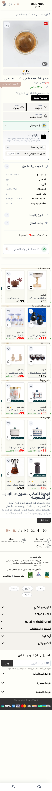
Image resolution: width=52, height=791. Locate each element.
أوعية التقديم (21, 14)
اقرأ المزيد (43, 520)
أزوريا (26, 588)
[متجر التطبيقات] (14, 531)
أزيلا (25, 594)
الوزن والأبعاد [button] (36, 215)
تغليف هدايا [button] (36, 147)
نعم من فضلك (40, 98)
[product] (37, 280)
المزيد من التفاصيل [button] (32, 166)
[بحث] (10, 4)
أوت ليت (34, 14)
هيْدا (13, 588)
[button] (48, 4)
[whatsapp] (44, 531)
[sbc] (38, 576)
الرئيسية (44, 14)
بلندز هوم (42, 295)
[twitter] (32, 531)
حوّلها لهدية (34, 135)
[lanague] (16, 4)
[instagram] (26, 531)
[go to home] (39, 787)
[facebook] (38, 531)
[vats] (47, 576)
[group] (26, 44)
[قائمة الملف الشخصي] (13, 787)
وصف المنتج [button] (36, 223)
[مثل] (31, 274)
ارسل (7, 663)
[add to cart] (31, 287)
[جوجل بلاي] (8, 531)
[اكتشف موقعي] (7, 249)
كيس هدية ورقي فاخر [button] (34, 153)
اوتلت (46, 23)
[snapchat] (20, 531)
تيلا (39, 588)
